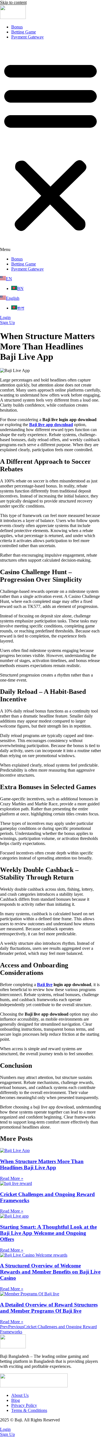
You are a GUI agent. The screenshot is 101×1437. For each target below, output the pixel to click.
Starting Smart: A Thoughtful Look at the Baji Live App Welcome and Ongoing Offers (48, 1233)
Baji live (44, 984)
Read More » (11, 1178)
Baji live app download (51, 424)
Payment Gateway (27, 37)
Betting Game (23, 32)
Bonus (17, 27)
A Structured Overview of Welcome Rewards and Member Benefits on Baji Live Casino (50, 1272)
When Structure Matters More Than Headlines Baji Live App (42, 1164)
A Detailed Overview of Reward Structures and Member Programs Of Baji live (49, 1308)
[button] (50, 148)
